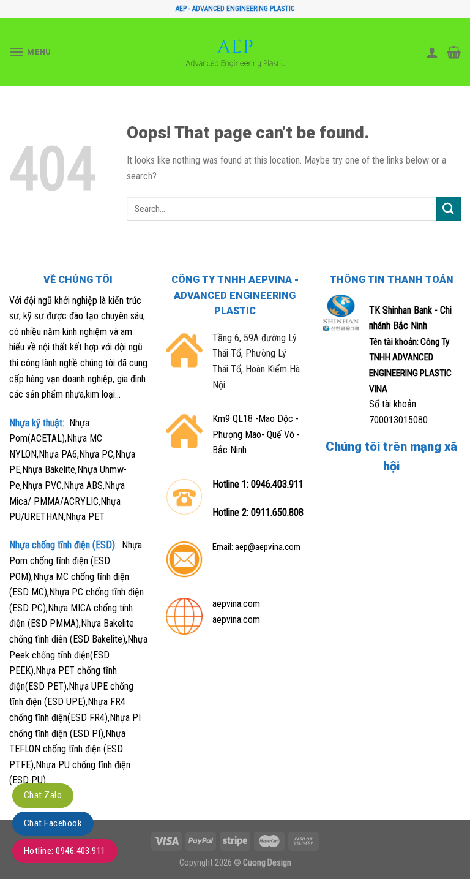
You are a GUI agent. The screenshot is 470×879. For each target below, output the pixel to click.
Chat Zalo (43, 795)
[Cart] (454, 52)
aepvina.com (236, 603)
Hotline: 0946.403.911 (65, 850)
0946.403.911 (277, 484)
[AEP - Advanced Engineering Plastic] (235, 52)
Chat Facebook (53, 823)
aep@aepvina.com (267, 547)
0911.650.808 (277, 512)
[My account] (432, 52)
